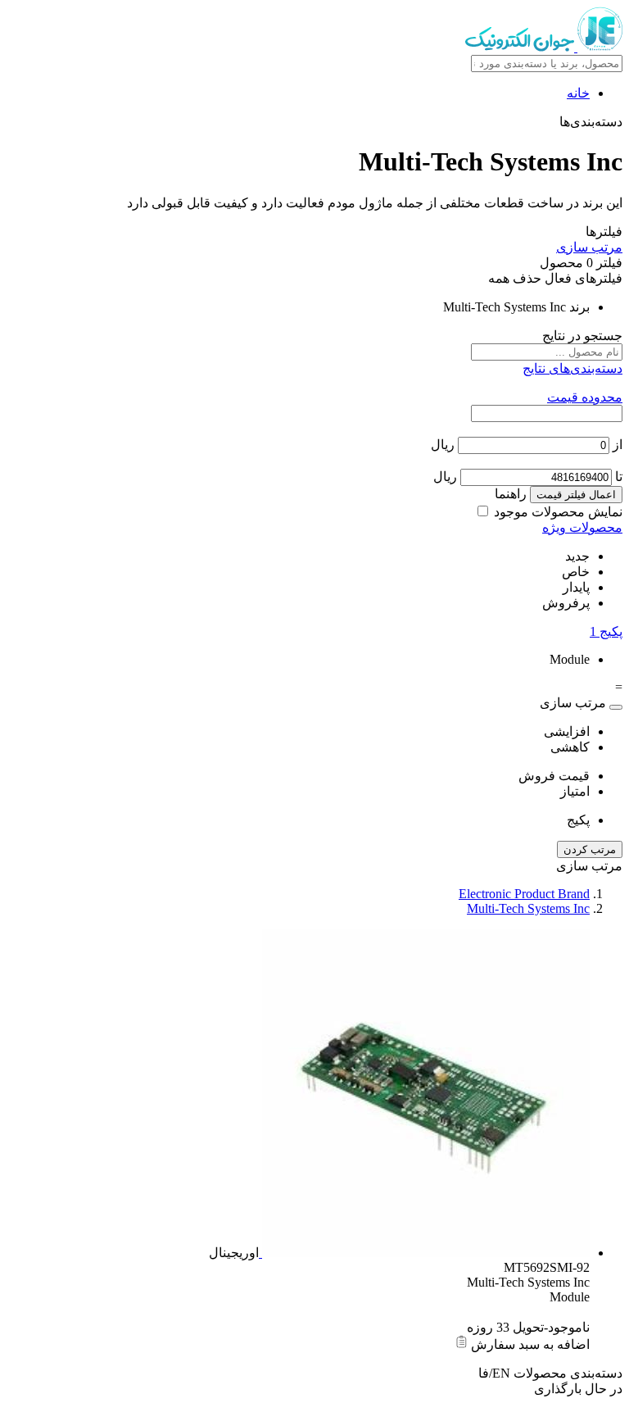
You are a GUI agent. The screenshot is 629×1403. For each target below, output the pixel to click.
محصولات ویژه (582, 527)
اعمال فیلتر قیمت (576, 494)
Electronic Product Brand (524, 894)
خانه (578, 93)
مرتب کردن (589, 849)
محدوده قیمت (584, 397)
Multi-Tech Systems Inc (528, 908)
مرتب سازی (589, 247)
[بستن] (615, 707)
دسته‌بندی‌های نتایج (572, 368)
